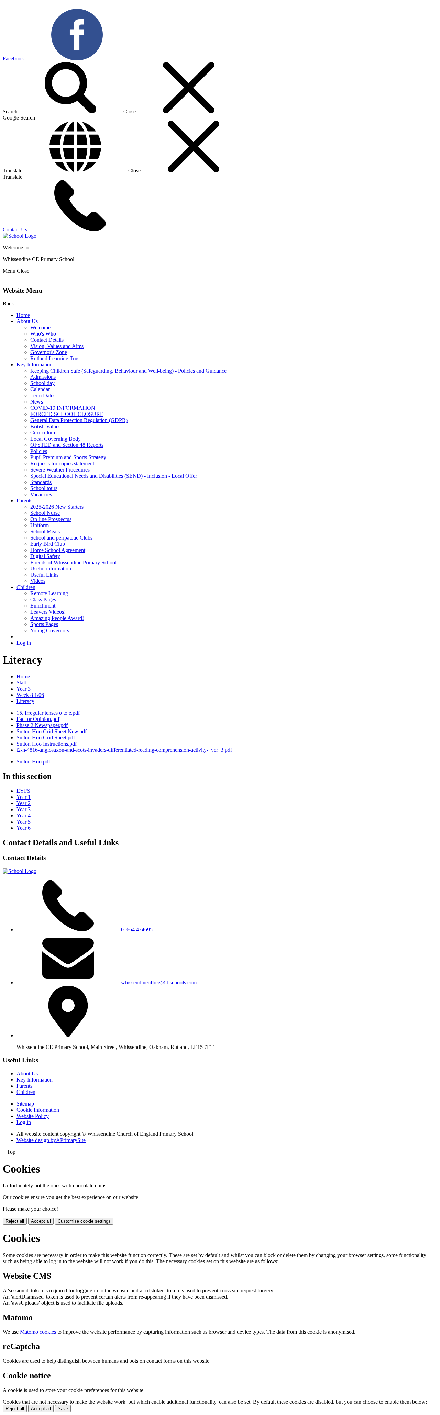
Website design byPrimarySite (51, 1140)
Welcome (40, 327)
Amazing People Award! (57, 618)
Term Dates (42, 395)
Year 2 (23, 803)
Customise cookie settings (84, 1221)
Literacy (25, 701)
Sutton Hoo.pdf (33, 762)
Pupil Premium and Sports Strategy (68, 457)
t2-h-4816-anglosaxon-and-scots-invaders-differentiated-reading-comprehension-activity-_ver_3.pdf (124, 750)
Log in (23, 643)
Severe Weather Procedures (60, 470)
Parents (24, 500)
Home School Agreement (57, 550)
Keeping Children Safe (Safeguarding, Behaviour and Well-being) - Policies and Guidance (128, 371)
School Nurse (45, 513)
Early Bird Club (47, 544)
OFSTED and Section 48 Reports (66, 445)
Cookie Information (37, 1110)
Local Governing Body (55, 439)
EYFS (23, 791)
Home (23, 315)
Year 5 (23, 822)
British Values (45, 426)
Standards (41, 482)
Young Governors (49, 630)
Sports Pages (44, 624)
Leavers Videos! (48, 612)
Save (63, 1408)
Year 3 (23, 689)
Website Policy (32, 1116)
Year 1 (23, 797)
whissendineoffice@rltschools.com (159, 982)
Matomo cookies (38, 1332)
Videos (37, 581)
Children (25, 587)
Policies (38, 451)
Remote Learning (49, 593)
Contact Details (47, 340)
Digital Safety (45, 556)
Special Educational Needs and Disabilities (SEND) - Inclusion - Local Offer (113, 476)
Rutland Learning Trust (55, 358)
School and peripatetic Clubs (61, 538)
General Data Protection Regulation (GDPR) (79, 420)
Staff (21, 683)
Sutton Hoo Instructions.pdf (46, 744)
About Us (27, 321)
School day (42, 383)
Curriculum (42, 432)
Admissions (43, 377)
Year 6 (23, 828)
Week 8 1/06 (30, 695)
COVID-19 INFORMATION (62, 408)
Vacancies (41, 494)
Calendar (40, 389)
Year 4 (23, 815)
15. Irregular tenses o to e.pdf (48, 713)
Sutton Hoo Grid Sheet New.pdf (51, 731)
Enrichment (42, 606)
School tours (43, 488)
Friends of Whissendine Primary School (73, 562)
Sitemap (25, 1104)
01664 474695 (137, 929)
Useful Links (44, 575)
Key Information (34, 364)
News (36, 402)
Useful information (50, 568)
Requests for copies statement (62, 463)
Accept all (41, 1221)
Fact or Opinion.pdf (37, 719)
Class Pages (43, 599)
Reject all (15, 1221)
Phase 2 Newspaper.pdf (42, 725)
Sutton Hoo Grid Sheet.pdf (45, 737)
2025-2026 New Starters (57, 507)
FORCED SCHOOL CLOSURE (66, 414)
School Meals (45, 531)
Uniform (39, 525)
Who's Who (43, 334)
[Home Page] (19, 236)
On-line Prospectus (51, 519)
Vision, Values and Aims (57, 346)
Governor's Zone (48, 352)
